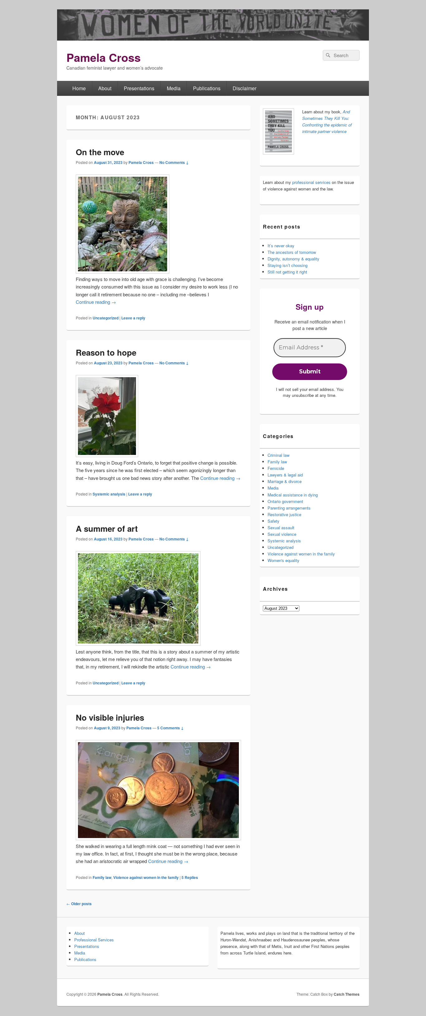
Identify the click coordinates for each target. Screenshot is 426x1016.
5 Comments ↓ (170, 728)
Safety (273, 521)
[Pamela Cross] (213, 38)
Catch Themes (347, 994)
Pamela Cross (103, 57)
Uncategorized (106, 318)
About (104, 88)
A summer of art (107, 528)
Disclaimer (244, 88)
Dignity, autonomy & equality (293, 259)
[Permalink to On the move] (122, 271)
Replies (190, 877)
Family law (102, 877)
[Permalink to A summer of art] (138, 643)
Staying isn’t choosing (287, 265)
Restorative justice (284, 514)
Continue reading (96, 301)
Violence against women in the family (146, 877)
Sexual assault (281, 527)
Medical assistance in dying (293, 495)
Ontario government (285, 501)
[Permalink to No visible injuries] (158, 838)
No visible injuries (110, 717)
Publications (206, 88)
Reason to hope (106, 352)
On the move (100, 152)
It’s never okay (281, 246)
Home (79, 88)
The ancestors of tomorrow (292, 252)
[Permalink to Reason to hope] (107, 455)
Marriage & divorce (285, 481)
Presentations (139, 88)
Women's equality (283, 560)
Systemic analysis (109, 494)
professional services (311, 182)
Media (174, 88)
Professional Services (94, 940)
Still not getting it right (287, 272)
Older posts (79, 903)
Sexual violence (282, 534)
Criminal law (278, 455)
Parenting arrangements (289, 508)
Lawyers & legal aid (285, 475)
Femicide (276, 468)
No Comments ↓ (174, 162)
